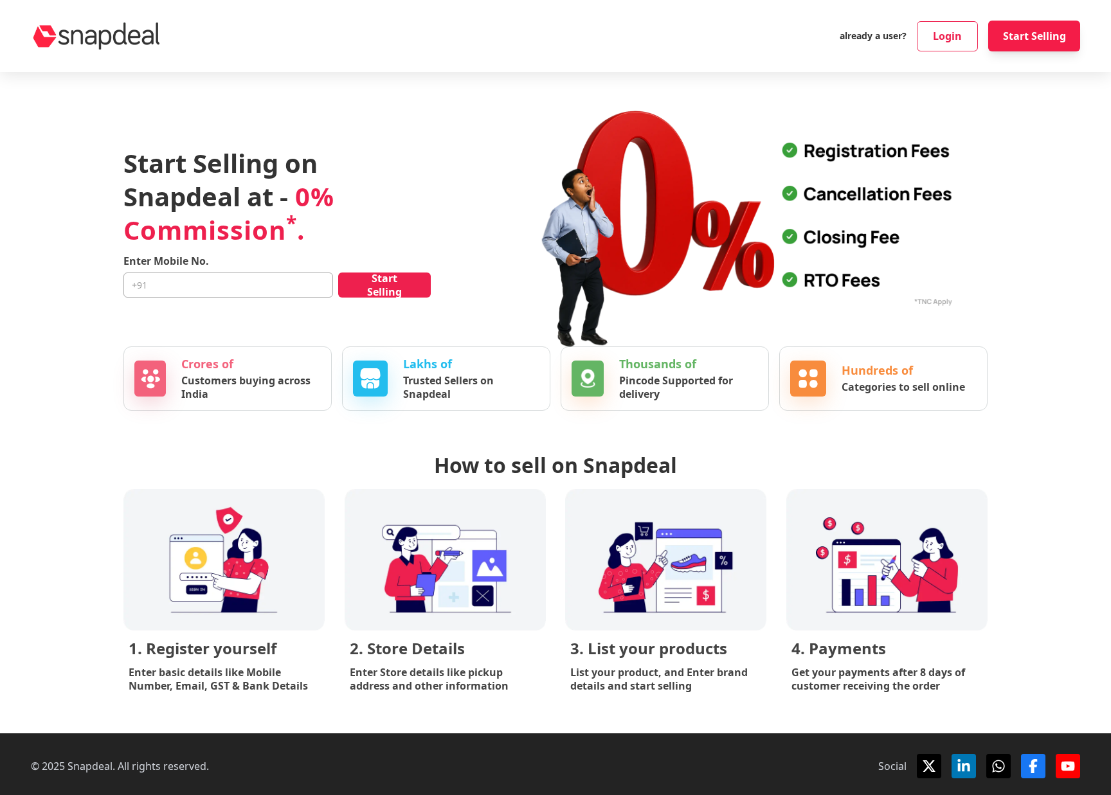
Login (947, 36)
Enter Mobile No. (166, 261)
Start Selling (1034, 36)
